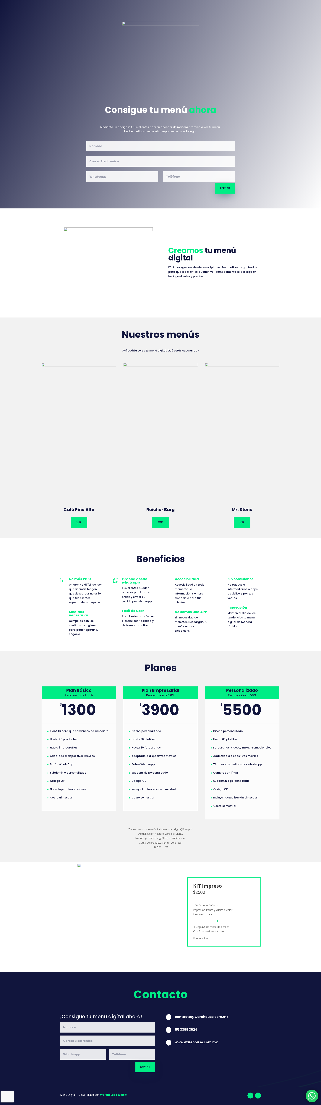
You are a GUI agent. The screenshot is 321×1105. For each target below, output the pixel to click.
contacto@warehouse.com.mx (201, 1016)
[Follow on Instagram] (258, 1095)
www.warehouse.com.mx (196, 1042)
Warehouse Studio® (113, 1094)
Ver (79, 522)
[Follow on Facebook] (250, 1095)
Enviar (225, 188)
